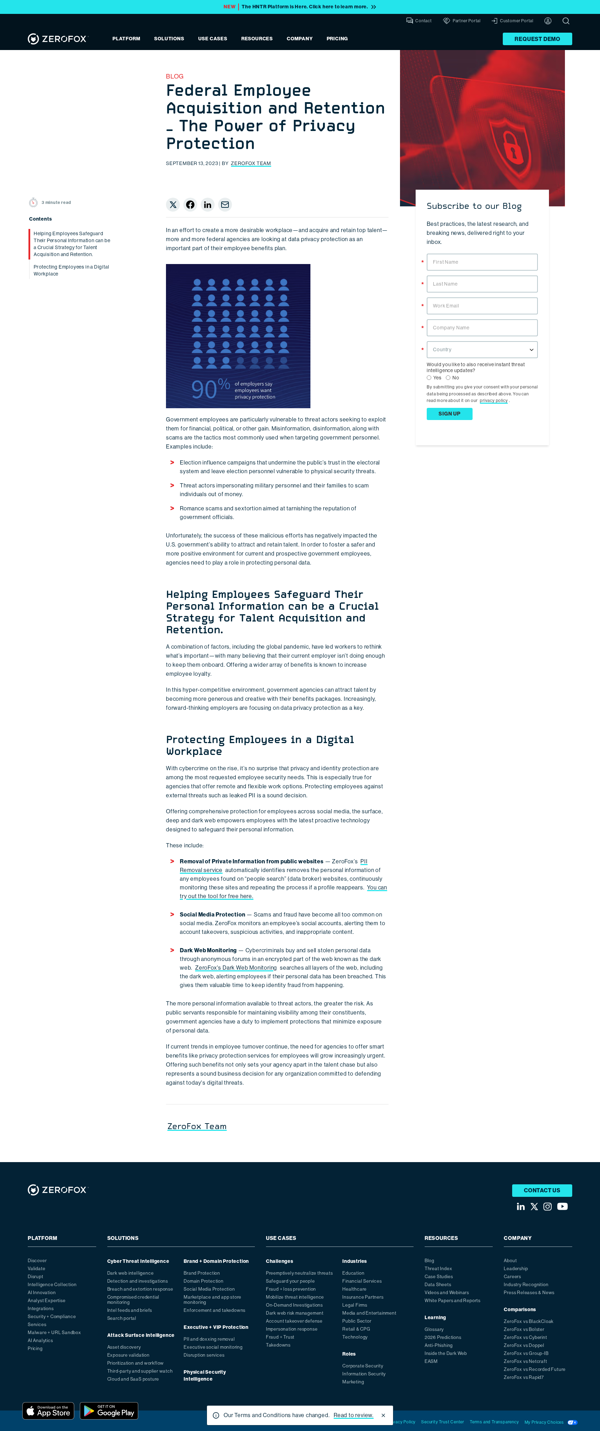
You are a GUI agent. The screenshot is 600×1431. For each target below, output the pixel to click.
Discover (37, 1260)
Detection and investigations (137, 1281)
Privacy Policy (402, 1422)
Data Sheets (438, 1284)
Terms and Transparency (494, 1422)
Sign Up (450, 414)
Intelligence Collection (52, 1284)
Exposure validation (128, 1355)
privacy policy (494, 400)
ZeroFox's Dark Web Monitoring (236, 967)
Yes (437, 377)
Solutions (169, 39)
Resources (257, 39)
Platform (126, 39)
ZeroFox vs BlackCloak (528, 1321)
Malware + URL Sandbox (54, 1332)
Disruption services (204, 1355)
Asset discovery (124, 1347)
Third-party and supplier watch (140, 1371)
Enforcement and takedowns (214, 1310)
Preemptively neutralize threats (299, 1273)
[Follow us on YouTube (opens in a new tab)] (562, 1206)
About (510, 1260)
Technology (355, 1337)
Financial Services (362, 1281)
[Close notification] (383, 1415)
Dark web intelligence (130, 1273)
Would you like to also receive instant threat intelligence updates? (476, 367)
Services (37, 1324)
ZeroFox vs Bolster (524, 1329)
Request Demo (537, 39)
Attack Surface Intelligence (141, 1335)
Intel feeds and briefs (129, 1310)
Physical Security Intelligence (205, 1375)
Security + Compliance (52, 1316)
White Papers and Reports (453, 1300)
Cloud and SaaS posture (133, 1379)
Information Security (364, 1373)
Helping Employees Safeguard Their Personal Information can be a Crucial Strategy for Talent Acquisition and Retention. (72, 244)
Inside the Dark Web (446, 1353)
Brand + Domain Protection (216, 1261)
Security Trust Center (442, 1422)
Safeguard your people (290, 1281)
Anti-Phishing (439, 1345)
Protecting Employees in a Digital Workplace (71, 270)
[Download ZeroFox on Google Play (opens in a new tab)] (109, 1411)
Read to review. (354, 1415)
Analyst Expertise (47, 1300)
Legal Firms (354, 1305)
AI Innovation (42, 1292)
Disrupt (35, 1276)
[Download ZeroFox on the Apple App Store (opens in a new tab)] (48, 1411)
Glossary (434, 1329)
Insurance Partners (362, 1297)
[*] (482, 253)
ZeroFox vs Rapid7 (524, 1377)
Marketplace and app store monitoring (212, 1299)
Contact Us (542, 1190)
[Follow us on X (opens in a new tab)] (534, 1206)
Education (353, 1273)
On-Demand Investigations (294, 1305)
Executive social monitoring (213, 1347)
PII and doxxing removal (209, 1339)
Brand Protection (202, 1273)
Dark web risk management (295, 1313)
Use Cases (212, 39)
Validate (36, 1268)
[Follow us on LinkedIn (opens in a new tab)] (521, 1206)
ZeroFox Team (251, 163)
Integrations (41, 1308)
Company (300, 39)
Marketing (353, 1381)
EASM (431, 1361)
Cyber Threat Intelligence (138, 1261)
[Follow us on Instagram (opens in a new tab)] (547, 1206)
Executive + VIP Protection (216, 1327)
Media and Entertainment (369, 1313)
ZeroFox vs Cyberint (525, 1337)
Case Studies (439, 1276)
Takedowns (278, 1345)
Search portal (121, 1318)
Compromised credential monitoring (133, 1299)
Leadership (516, 1268)
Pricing (337, 39)
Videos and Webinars (447, 1292)
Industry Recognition (526, 1284)
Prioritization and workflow (135, 1363)
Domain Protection (204, 1281)
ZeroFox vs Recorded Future (535, 1369)
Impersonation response (292, 1329)
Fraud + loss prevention (291, 1289)
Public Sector (356, 1321)
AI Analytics (40, 1340)
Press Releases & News (529, 1292)
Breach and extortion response (140, 1289)
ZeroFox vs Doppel (524, 1345)
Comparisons (520, 1310)
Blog (175, 76)
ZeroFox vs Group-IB (526, 1353)
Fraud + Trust (280, 1337)
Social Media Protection (209, 1289)
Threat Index (438, 1268)
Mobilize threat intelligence (295, 1297)
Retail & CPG (356, 1329)
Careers (512, 1276)
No (455, 377)
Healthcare (354, 1289)
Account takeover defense (294, 1321)
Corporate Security (362, 1365)
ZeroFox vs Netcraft (525, 1361)
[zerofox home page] (58, 39)
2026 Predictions (443, 1337)
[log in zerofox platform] (548, 21)
